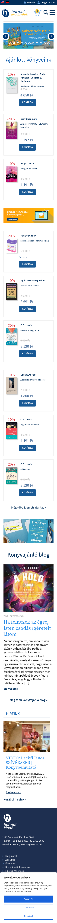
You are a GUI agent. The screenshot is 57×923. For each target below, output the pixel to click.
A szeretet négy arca (29, 330)
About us (10, 859)
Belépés (29, 2)
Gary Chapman (28, 119)
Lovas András (27, 375)
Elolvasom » (11, 689)
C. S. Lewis (26, 325)
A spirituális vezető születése (33, 379)
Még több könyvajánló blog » (29, 700)
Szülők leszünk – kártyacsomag (34, 240)
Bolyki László (27, 163)
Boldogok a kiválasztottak (32, 86)
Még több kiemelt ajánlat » (28, 508)
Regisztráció (46, 2)
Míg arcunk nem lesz (29, 424)
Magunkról (11, 856)
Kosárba (27, 102)
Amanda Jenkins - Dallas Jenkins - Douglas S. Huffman (33, 78)
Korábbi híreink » (14, 800)
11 (48, 43)
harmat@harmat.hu (31, 844)
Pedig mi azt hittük (28, 168)
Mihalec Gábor (28, 236)
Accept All (28, 899)
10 (45, 43)
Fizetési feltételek (14, 871)
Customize (29, 907)
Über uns (10, 863)
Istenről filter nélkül (29, 285)
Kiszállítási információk (17, 867)
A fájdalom (25, 469)
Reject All (28, 916)
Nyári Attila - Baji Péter (32, 280)
